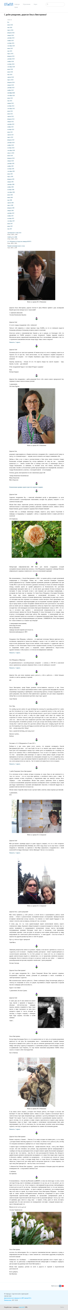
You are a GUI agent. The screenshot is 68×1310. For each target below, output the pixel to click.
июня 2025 (10, 48)
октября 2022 (10, 106)
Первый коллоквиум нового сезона (16, 246)
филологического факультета (12, 1298)
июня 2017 (10, 226)
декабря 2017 (10, 213)
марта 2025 (10, 53)
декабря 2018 (10, 184)
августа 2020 (10, 153)
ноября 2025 (10, 40)
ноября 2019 (10, 166)
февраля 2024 (11, 82)
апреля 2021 (10, 135)
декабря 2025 (10, 38)
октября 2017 (10, 218)
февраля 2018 (10, 208)
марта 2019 (10, 176)
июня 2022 (10, 114)
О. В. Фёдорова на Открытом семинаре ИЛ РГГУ (19, 241)
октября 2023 (11, 93)
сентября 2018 (11, 192)
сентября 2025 (11, 46)
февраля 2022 (10, 119)
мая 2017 (9, 229)
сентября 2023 (11, 95)
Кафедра (17, 4)
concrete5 (22, 1307)
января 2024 (10, 85)
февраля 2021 (10, 140)
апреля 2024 (10, 77)
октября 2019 (10, 168)
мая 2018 (9, 200)
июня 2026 (10, 25)
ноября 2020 (10, 145)
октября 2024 (10, 64)
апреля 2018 (10, 202)
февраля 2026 (10, 33)
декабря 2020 (11, 142)
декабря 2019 (10, 163)
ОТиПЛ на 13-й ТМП (12, 237)
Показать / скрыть (14, 342)
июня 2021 (10, 132)
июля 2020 (10, 155)
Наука (35, 4)
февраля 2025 (10, 56)
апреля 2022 (10, 116)
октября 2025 (10, 43)
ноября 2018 (10, 187)
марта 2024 (10, 80)
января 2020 (10, 161)
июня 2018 (10, 197)
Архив (16, 7)
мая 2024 (9, 74)
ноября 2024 (10, 61)
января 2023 (10, 103)
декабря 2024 (11, 59)
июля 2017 (10, 223)
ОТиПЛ (8, 4)
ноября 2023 (10, 90)
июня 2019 (10, 174)
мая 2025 (9, 51)
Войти (62, 1307)
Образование (26, 4)
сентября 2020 (11, 150)
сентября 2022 (11, 108)
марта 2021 (10, 137)
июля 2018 (10, 195)
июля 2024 (10, 69)
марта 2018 (10, 205)
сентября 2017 (11, 221)
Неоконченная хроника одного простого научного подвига (26, 487)
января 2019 (10, 182)
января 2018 (10, 210)
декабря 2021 (10, 124)
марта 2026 (10, 30)
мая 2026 (9, 27)
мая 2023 (9, 101)
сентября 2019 (11, 171)
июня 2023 (10, 98)
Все (8, 22)
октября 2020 (10, 148)
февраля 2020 (11, 158)
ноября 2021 (10, 127)
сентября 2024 (11, 67)
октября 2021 (10, 129)
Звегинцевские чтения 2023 (14, 232)
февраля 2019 (10, 179)
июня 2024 (10, 72)
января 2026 (10, 35)
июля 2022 (10, 111)
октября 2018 (10, 189)
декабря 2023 (10, 87)
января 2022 (10, 121)
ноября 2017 (10, 216)
